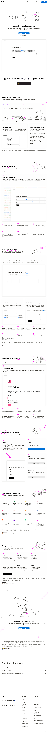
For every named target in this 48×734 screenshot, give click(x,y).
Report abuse (25, 726)
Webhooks (38, 503)
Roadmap (24, 704)
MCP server (36, 710)
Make (14, 521)
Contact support (25, 723)
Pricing (23, 699)
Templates (24, 707)
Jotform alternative (38, 721)
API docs (36, 709)
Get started (24, 718)
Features (24, 698)
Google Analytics (28, 512)
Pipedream (27, 521)
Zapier (3, 521)
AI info (23, 710)
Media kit (36, 701)
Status (23, 713)
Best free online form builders (40, 725)
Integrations (24, 709)
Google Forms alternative (39, 723)
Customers (24, 701)
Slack (3, 512)
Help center (24, 721)
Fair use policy (37, 712)
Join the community (38, 706)
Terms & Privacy (37, 715)
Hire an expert (25, 724)
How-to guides (25, 720)
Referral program (37, 707)
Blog (35, 699)
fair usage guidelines (9, 109)
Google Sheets (16, 503)
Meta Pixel (38, 512)
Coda (14, 512)
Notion (3, 503)
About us (36, 698)
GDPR (35, 713)
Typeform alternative (38, 720)
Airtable (26, 503)
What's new (24, 702)
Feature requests (25, 705)
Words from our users (26, 712)
